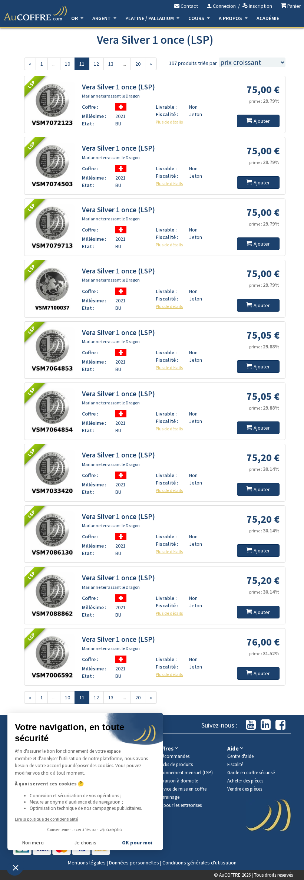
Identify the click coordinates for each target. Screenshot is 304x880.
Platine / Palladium (150, 18)
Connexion (224, 6)
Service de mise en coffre (182, 789)
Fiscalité (235, 764)
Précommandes (173, 756)
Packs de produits (175, 764)
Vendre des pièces (244, 789)
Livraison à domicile (178, 781)
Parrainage (168, 797)
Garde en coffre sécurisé (251, 772)
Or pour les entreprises (180, 805)
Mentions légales (87, 862)
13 (110, 63)
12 (96, 63)
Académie (268, 18)
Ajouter (262, 121)
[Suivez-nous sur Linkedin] (266, 725)
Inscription (260, 6)
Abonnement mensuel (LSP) (185, 772)
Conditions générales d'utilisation (199, 862)
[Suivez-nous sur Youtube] (251, 725)
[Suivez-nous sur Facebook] (280, 725)
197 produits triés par (193, 63)
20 (138, 63)
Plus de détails (169, 122)
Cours (196, 18)
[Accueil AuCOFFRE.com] (35, 13)
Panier (293, 6)
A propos (231, 18)
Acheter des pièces (245, 781)
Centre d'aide (240, 756)
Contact (188, 6)
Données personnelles (134, 862)
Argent (102, 18)
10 (67, 63)
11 (82, 63)
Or (75, 18)
